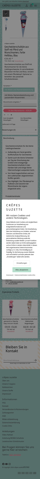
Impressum (9, 275)
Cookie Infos (31, 275)
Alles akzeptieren (21, 270)
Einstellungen (22, 263)
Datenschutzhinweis (21, 275)
